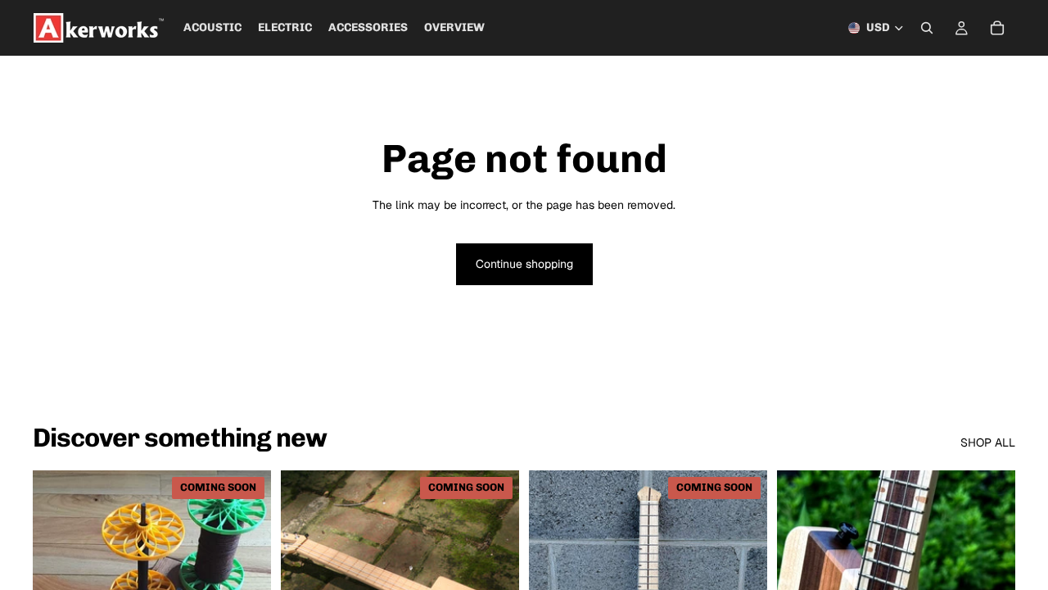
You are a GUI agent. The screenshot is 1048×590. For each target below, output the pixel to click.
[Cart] (997, 28)
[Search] (927, 28)
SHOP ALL (987, 442)
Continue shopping (524, 263)
